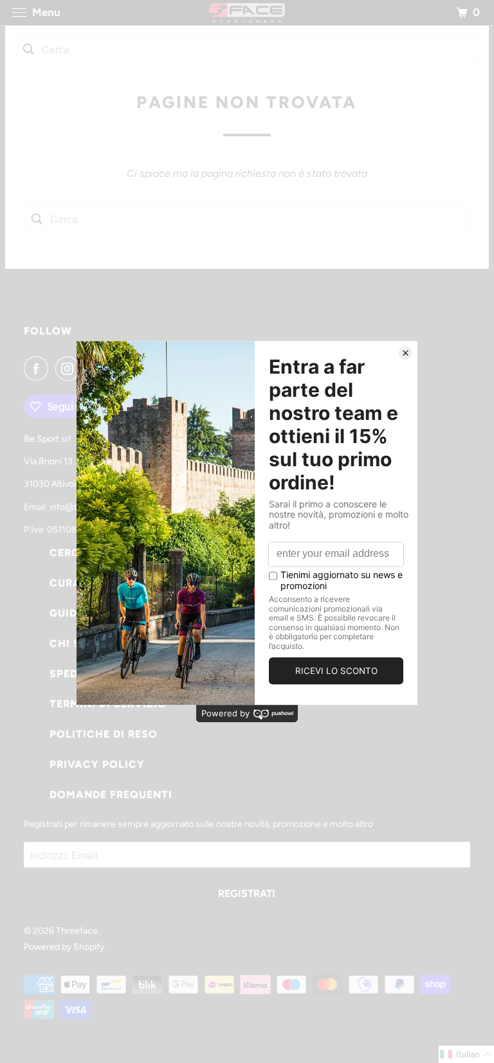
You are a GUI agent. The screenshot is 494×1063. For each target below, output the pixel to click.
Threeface (77, 930)
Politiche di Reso (104, 734)
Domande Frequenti (111, 794)
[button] (466, 1054)
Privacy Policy (97, 764)
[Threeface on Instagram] (70, 368)
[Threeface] (247, 12)
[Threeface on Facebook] (38, 368)
